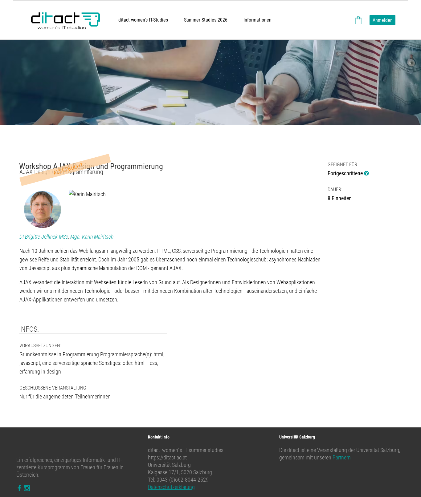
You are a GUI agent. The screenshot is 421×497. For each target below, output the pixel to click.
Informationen (257, 20)
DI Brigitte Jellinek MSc (43, 236)
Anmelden (383, 20)
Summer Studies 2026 (205, 20)
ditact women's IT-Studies (143, 20)
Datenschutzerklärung (171, 487)
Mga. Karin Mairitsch (91, 236)
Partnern (342, 457)
